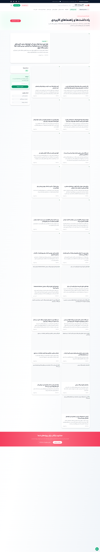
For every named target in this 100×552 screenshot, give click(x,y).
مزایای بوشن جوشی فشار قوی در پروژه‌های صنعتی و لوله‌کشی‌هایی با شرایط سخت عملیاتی (76, 187)
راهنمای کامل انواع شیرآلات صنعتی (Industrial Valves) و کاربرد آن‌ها (46, 287)
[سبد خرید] (11, 5)
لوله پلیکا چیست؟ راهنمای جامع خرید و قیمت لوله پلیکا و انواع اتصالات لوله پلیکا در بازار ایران (46, 120)
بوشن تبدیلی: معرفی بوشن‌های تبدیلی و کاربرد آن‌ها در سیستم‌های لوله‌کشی (76, 354)
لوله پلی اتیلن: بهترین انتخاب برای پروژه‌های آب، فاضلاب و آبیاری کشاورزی (46, 254)
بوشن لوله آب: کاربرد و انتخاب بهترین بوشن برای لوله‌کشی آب (48, 187)
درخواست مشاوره (57, 442)
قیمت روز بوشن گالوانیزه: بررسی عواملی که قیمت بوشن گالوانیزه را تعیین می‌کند (75, 220)
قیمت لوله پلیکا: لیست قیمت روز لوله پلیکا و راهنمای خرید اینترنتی (47, 87)
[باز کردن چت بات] (97, 549)
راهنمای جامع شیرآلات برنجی (81, 385)
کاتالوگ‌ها (66, 9)
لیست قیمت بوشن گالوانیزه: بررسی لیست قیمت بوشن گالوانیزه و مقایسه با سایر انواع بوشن (46, 220)
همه (26, 70)
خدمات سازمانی (61, 9)
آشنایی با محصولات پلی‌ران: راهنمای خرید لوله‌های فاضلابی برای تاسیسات (77, 417)
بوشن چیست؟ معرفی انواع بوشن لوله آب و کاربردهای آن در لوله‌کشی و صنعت (75, 254)
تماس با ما (35, 9)
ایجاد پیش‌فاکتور (73, 9)
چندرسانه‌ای (49, 9)
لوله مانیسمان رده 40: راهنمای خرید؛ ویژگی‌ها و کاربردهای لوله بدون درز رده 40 (48, 385)
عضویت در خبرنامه (20, 86)
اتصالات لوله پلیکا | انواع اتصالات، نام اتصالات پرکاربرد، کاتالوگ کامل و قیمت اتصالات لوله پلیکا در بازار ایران (76, 120)
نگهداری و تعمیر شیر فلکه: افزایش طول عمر (49, 153)
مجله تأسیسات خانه (42, 9)
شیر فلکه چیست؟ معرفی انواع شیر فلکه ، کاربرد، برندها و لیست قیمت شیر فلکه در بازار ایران (46, 320)
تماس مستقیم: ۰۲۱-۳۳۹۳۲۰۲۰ (45, 442)
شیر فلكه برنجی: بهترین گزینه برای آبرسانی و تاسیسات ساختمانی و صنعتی (76, 153)
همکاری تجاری (54, 9)
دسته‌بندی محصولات (83, 9)
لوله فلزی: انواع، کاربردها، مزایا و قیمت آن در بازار (77, 286)
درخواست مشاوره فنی (15, 20)
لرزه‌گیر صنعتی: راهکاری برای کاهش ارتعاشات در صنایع (46, 353)
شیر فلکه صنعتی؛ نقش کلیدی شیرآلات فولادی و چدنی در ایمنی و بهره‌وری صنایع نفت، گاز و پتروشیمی (76, 320)
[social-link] (19, 1)
